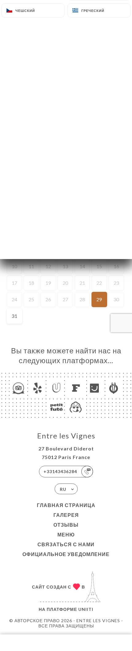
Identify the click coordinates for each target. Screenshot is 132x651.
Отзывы (66, 525)
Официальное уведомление (66, 554)
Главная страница (66, 505)
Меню (66, 534)
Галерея (66, 515)
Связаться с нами (66, 544)
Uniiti (85, 609)
